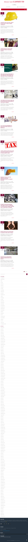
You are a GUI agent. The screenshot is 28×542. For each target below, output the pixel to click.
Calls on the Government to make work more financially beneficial (6, 126)
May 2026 (2, 332)
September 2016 (3, 505)
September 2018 (3, 468)
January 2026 (2, 338)
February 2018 (3, 479)
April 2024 (2, 367)
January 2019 (2, 462)
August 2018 (2, 470)
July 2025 (2, 347)
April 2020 (2, 439)
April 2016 (2, 513)
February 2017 (3, 497)
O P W (2, 314)
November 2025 (3, 341)
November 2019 (3, 447)
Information (8, 78)
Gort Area (2, 293)
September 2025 (3, 344)
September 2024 (3, 359)
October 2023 (2, 376)
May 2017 (2, 493)
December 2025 (3, 339)
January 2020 (2, 444)
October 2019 (2, 448)
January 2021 (2, 425)
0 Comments (5, 27)
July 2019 (2, 453)
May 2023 (2, 384)
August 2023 (2, 379)
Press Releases (3, 317)
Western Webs (12, 540)
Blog (12, 52)
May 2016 (2, 511)
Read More (13, 86)
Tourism (2, 320)
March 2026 (2, 335)
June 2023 (2, 382)
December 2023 (3, 373)
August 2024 (2, 361)
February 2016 (3, 516)
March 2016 (2, 514)
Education (2, 261)
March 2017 (2, 496)
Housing (8, 155)
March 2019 (2, 459)
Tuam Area (2, 27)
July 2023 (2, 381)
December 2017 (3, 482)
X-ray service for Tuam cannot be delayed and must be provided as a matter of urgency (7, 101)
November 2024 (3, 356)
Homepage (5, 78)
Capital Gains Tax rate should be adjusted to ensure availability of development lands (7, 152)
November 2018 (3, 465)
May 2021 (2, 419)
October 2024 (2, 358)
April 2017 (2, 494)
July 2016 (2, 508)
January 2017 (2, 499)
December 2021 (3, 408)
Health (5, 104)
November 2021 (3, 410)
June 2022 (2, 399)
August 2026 (2, 327)
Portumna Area (3, 316)
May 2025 (2, 350)
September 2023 (3, 378)
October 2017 (2, 485)
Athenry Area (2, 279)
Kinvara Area (2, 302)
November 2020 (3, 428)
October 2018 (2, 467)
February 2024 (3, 370)
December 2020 (3, 427)
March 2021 (2, 422)
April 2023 (2, 385)
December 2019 (3, 445)
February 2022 (3, 405)
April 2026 (2, 333)
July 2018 (2, 471)
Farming (2, 288)
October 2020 (2, 430)
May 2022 (2, 401)
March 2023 (2, 387)
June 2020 (2, 436)
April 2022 (2, 402)
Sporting (2, 319)
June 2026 (2, 330)
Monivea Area (2, 308)
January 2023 (2, 390)
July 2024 (2, 362)
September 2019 (3, 450)
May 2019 (2, 456)
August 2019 (2, 451)
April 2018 (2, 476)
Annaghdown (2, 277)
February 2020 (3, 442)
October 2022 (2, 393)
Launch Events (3, 305)
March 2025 (2, 353)
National (2, 311)
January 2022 (2, 407)
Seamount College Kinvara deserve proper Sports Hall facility (6, 257)
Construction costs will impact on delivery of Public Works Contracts (7, 23)
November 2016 (3, 502)
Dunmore (2, 285)
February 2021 (3, 424)
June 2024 (2, 364)
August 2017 (2, 488)
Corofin (2, 282)
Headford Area (3, 294)
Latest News (11, 78)
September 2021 (3, 413)
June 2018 (2, 473)
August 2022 (2, 396)
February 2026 (3, 336)
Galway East (2, 78)
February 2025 (3, 355)
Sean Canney (3, 52)
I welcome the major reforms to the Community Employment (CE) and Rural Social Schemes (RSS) (7, 75)
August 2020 (2, 433)
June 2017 (2, 491)
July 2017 (2, 490)
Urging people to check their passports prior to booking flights (6, 49)
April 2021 (2, 421)
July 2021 (2, 416)
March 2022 (2, 404)
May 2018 (2, 474)
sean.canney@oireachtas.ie (6, 530)
